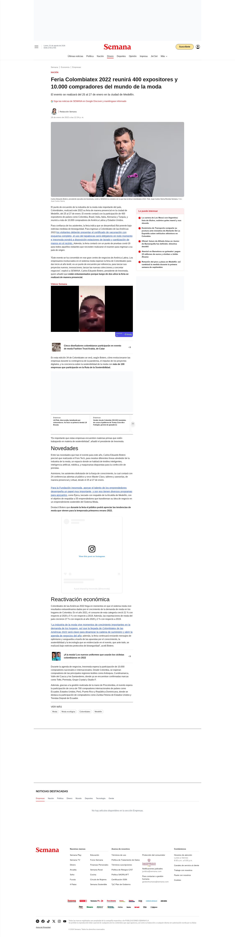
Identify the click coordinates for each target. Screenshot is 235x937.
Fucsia (73, 879)
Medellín (98, 711)
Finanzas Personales (99, 865)
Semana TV (75, 860)
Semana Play (75, 855)
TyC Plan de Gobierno (121, 884)
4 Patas (73, 884)
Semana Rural (96, 870)
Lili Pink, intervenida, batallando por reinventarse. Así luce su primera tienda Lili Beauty (70, 422)
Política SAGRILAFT (120, 875)
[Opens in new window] (43, 921)
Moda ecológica (68, 711)
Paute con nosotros (182, 875)
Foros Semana (96, 860)
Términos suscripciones (122, 865)
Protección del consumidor (153, 855)
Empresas (76, 67)
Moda (54, 711)
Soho (72, 875)
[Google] (37, 921)
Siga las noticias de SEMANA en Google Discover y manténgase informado (90, 101)
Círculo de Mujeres (98, 879)
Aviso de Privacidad (46, 927)
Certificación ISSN (119, 879)
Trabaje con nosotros (183, 870)
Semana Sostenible (98, 884)
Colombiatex (85, 711)
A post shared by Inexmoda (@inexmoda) (92, 589)
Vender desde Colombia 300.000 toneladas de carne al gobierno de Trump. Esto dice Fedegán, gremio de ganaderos (109, 422)
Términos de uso (119, 855)
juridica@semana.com (151, 871)
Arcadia (73, 870)
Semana (54, 67)
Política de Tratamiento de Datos (126, 860)
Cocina (93, 875)
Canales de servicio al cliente (186, 865)
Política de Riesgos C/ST (122, 870)
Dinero (73, 865)
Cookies (177, 880)
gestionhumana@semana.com (155, 882)
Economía (65, 67)
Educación (94, 855)
